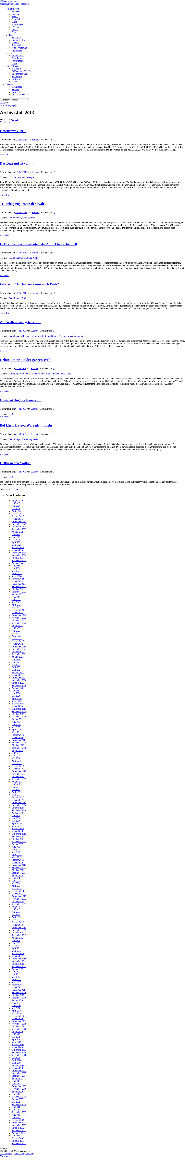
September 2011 (19, 966)
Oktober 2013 (18, 901)
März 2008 (17, 1063)
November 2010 (19, 992)
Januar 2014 (17, 893)
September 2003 (19, 1112)
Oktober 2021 (18, 651)
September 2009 (19, 1029)
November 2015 (19, 836)
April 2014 (17, 886)
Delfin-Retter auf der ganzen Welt (25, 360)
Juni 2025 (16, 537)
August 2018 (17, 750)
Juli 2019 (16, 722)
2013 (2, 102)
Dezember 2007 (19, 1070)
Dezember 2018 (19, 740)
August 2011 (17, 969)
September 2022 (19, 623)
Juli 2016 (16, 815)
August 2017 (17, 781)
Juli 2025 (16, 534)
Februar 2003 (18, 1120)
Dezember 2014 (19, 865)
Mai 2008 (16, 1057)
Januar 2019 (17, 737)
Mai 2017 (16, 789)
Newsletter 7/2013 (13, 131)
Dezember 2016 (19, 802)
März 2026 (17, 513)
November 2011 (19, 961)
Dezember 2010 (19, 990)
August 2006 (17, 1091)
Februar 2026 (18, 516)
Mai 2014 (16, 883)
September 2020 (19, 685)
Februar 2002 (18, 1138)
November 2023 (19, 586)
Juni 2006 (16, 1094)
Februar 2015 (18, 860)
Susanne (35, 139)
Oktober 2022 (18, 620)
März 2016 (17, 826)
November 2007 (19, 1073)
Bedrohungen (15, 217)
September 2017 (19, 779)
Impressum (19, 1153)
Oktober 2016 (18, 807)
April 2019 (17, 729)
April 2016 (17, 823)
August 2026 (17, 500)
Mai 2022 (16, 633)
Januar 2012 (17, 956)
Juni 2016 (16, 818)
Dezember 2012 (19, 927)
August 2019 (17, 719)
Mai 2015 (16, 852)
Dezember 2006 (19, 1086)
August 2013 (17, 906)
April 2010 (17, 1010)
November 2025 (19, 524)
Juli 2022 (16, 628)
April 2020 (17, 698)
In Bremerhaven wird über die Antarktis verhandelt (38, 244)
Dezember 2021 (19, 646)
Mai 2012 (16, 945)
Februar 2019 (18, 735)
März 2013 (17, 919)
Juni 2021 (16, 662)
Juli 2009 (16, 1034)
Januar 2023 (17, 612)
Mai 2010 (16, 1008)
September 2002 (19, 1130)
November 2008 (19, 1052)
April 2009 (17, 1039)
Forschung (27, 258)
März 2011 (16, 982)
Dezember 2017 (19, 771)
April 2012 (17, 948)
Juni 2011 (16, 974)
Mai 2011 (16, 977)
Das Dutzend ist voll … (17, 163)
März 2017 (17, 794)
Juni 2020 (16, 693)
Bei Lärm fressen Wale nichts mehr (26, 425)
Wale (32, 217)
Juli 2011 (16, 971)
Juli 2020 (16, 690)
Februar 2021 (18, 672)
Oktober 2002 (18, 1128)
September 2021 (19, 654)
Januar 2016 (17, 831)
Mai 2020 (16, 696)
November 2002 (19, 1125)
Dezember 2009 (19, 1021)
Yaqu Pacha (65, 373)
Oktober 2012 (18, 932)
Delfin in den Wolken (15, 463)
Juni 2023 (16, 599)
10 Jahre (12, 177)
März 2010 (17, 1013)
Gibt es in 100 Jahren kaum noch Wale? (29, 284)
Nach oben (5, 1156)
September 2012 (19, 935)
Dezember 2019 (19, 709)
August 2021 (17, 657)
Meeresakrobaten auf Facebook (14, 4)
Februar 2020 (18, 703)
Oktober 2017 (18, 776)
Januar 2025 (17, 550)
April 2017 (17, 792)
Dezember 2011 (19, 958)
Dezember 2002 (19, 1122)
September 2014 (19, 873)
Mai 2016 (16, 821)
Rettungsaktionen (50, 336)
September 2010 (19, 997)
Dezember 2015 (19, 834)
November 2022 (19, 618)
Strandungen (79, 336)
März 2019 (17, 732)
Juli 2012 (16, 940)
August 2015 (17, 844)
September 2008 (19, 1055)
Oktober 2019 (18, 714)
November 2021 (19, 649)
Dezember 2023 (19, 584)
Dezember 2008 (19, 1050)
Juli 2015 (16, 847)
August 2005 (17, 1099)
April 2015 (17, 854)
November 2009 (19, 1023)
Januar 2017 (17, 800)
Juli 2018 (16, 753)
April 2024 (17, 573)
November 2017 (19, 774)
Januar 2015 (17, 862)
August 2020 (17, 688)
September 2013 (19, 904)
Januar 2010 (17, 1018)
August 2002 (17, 1133)
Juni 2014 (16, 880)
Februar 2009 (18, 1044)
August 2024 (17, 563)
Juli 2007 (16, 1081)
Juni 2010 (16, 1005)
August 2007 (17, 1078)
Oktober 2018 (18, 745)
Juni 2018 (16, 755)
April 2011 (16, 979)
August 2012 (17, 938)
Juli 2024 (16, 565)
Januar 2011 (17, 987)
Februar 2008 (18, 1065)
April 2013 (17, 917)
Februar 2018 (18, 766)
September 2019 (19, 716)
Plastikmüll (25, 373)
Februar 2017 (18, 797)
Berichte (4, 154)
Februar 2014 (18, 891)
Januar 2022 (17, 644)
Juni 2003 (16, 1117)
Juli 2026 (16, 503)
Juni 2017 (16, 787)
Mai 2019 (16, 727)
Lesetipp (30, 177)
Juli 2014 (16, 878)
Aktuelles (4, 195)
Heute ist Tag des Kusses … (20, 400)
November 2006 (19, 1089)
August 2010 (17, 1000)
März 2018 (17, 763)
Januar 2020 (17, 706)
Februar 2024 (18, 578)
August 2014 (17, 875)
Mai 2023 (16, 602)
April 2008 (17, 1060)
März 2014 (17, 888)
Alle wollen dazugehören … (20, 322)
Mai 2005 (16, 1102)
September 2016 (19, 810)
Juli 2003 (16, 1115)
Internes (21, 177)
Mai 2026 (16, 508)
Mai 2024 (16, 571)
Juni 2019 (16, 724)
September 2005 (19, 1096)
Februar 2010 (18, 1016)
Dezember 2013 (19, 896)
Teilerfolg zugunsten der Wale (22, 204)
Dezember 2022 (19, 615)
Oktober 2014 (18, 870)
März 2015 (17, 857)
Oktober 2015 (18, 839)
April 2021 (17, 667)
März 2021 (17, 670)
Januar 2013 (17, 925)
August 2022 (17, 625)
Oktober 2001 (18, 1141)
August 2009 (17, 1031)
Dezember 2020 (19, 677)
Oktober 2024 (18, 558)
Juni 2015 (16, 849)
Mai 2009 (16, 1037)
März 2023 (17, 607)
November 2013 (19, 899)
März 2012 (17, 951)
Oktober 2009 (18, 1026)
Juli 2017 (16, 784)
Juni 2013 (16, 912)
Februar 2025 (18, 547)
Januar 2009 (17, 1047)
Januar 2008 (17, 1068)
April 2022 (17, 636)
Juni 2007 (16, 1083)
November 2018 (19, 742)
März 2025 (17, 545)
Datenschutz (6, 1153)
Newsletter (5, 122)
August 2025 (17, 532)
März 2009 (17, 1042)
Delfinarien (36, 336)
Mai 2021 (16, 664)
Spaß (11, 414)
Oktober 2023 (18, 589)
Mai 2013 (16, 914)
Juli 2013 (16, 909)
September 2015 (19, 841)
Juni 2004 (16, 1109)
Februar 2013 (18, 922)
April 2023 (17, 604)
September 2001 (19, 1143)
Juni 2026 (16, 506)
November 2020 (19, 680)
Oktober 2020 (18, 683)
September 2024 (19, 560)
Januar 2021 (17, 675)
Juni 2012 (16, 943)
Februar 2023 (18, 610)
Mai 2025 (16, 539)
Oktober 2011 (18, 964)
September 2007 (19, 1076)
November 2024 (19, 555)
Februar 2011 (18, 984)
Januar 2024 (17, 581)
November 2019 (19, 711)
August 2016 (17, 813)
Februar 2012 (18, 953)
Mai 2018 (16, 758)
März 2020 (17, 701)
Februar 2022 (18, 641)
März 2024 (17, 576)
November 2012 (19, 930)
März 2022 (17, 638)
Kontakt (29, 1153)
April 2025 (17, 542)
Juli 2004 (16, 1107)
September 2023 (19, 591)
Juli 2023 (16, 597)
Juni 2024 (16, 568)
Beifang (25, 336)
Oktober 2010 (18, 995)
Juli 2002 (16, 1135)
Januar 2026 (17, 519)
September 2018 (19, 748)
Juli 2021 (16, 659)
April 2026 (17, 511)
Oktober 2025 (18, 526)
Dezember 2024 (19, 552)
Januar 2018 (17, 768)
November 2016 (19, 805)
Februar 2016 (18, 828)
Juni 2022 (16, 631)
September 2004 (19, 1104)
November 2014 (19, 867)
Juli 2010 (16, 1003)
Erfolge (25, 217)
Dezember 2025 (19, 521)
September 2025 (19, 529)
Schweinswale (65, 336)
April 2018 (17, 761)
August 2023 (17, 594)
